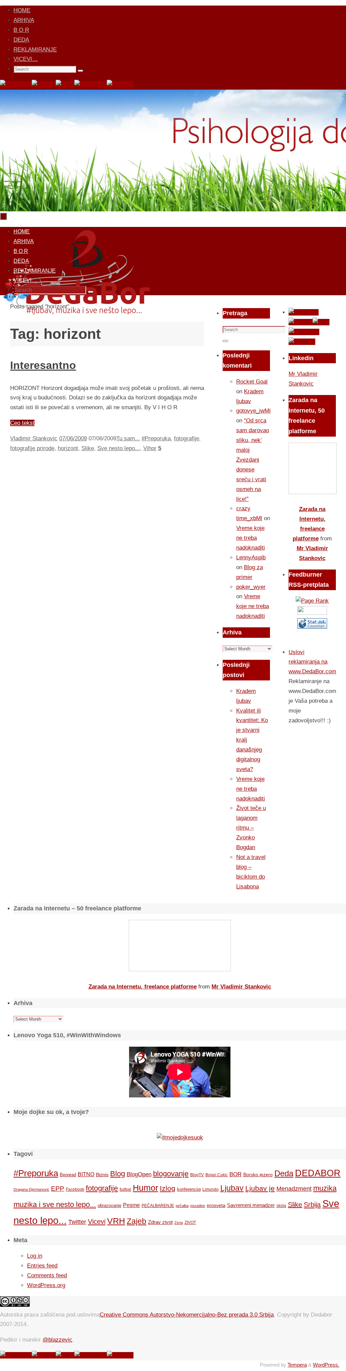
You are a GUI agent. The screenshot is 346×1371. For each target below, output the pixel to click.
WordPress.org (46, 1285)
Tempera (297, 1365)
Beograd (68, 1174)
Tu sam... (128, 438)
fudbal (125, 1189)
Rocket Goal (252, 381)
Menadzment (294, 1188)
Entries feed (42, 1265)
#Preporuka (156, 438)
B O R (21, 30)
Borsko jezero (258, 1174)
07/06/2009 (73, 438)
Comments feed (47, 1275)
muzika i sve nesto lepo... (55, 1205)
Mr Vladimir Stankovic (241, 986)
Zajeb (136, 1221)
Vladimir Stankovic (33, 438)
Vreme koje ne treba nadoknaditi (250, 538)
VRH (116, 1221)
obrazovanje (109, 1205)
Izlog (167, 1188)
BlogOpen (139, 1174)
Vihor (149, 448)
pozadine (197, 1206)
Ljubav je (260, 1188)
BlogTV (197, 1174)
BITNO (86, 1174)
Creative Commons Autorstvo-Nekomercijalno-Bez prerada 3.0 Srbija (187, 1314)
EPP (57, 1188)
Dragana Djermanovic (31, 1189)
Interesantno (43, 365)
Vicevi (96, 1221)
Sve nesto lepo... (118, 448)
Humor (145, 1187)
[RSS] (65, 84)
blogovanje (171, 1173)
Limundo (210, 1189)
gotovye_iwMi (253, 411)
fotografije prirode (32, 448)
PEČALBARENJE (158, 1205)
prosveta (216, 1205)
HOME (22, 10)
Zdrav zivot (160, 1222)
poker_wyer (251, 587)
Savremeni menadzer (251, 1205)
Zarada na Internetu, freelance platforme (143, 986)
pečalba (182, 1206)
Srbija (312, 1204)
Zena (178, 1223)
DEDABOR (318, 1173)
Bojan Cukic (216, 1174)
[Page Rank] (312, 601)
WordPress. (326, 1365)
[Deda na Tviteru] (44, 84)
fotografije (186, 438)
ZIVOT (190, 1222)
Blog (117, 1173)
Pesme (131, 1205)
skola (281, 1205)
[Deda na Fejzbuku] (16, 84)
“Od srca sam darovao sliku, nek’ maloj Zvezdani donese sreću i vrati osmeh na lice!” (252, 459)
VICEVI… (26, 59)
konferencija (189, 1189)
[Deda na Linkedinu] (120, 84)
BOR (235, 1174)
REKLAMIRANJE (35, 49)
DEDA (21, 40)
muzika (325, 1188)
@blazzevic (57, 1340)
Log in (34, 1256)
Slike (87, 448)
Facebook (75, 1189)
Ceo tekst (22, 423)
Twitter (77, 1221)
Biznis (102, 1174)
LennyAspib (251, 557)
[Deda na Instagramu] (90, 84)
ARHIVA (24, 20)
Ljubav (232, 1188)
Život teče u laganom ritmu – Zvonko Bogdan (251, 828)
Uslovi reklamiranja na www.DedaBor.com (312, 662)
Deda (283, 1173)
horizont (68, 448)
